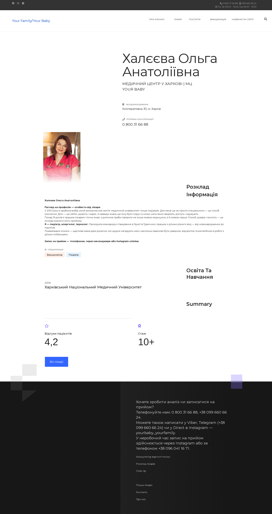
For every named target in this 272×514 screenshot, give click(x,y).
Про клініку (156, 19)
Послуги (194, 19)
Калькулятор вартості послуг (153, 456)
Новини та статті (243, 19)
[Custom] (23, 3)
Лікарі (178, 19)
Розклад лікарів (145, 464)
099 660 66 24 (249, 3)
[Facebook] (13, 3)
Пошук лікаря (144, 485)
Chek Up (141, 471)
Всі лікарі (56, 361)
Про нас (141, 499)
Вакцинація (218, 19)
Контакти (141, 492)
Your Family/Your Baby (31, 21)
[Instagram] (18, 3)
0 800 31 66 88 (230, 3)
